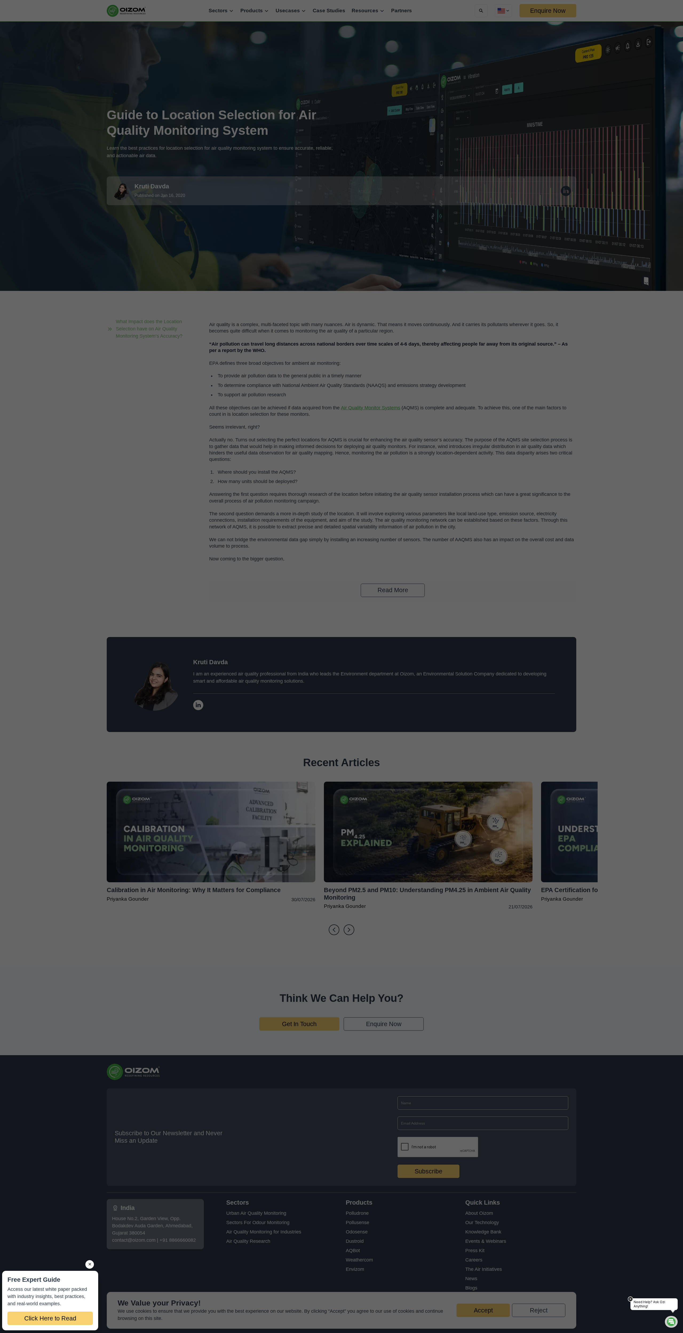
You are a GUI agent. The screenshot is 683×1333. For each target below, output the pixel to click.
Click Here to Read (50, 1318)
